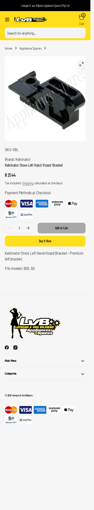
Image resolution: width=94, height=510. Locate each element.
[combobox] (45, 33)
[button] (7, 19)
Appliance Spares (30, 48)
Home (8, 48)
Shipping (28, 179)
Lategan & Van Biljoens (22, 391)
